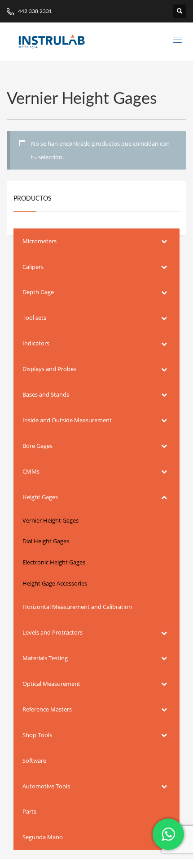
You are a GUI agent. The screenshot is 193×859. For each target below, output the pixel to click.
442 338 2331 (34, 11)
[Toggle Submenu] (164, 241)
